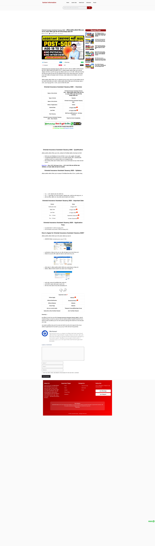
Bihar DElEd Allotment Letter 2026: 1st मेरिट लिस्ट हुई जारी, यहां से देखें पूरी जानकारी (100, 65)
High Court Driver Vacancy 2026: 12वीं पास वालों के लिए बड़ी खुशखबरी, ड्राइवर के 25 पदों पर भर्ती (100, 47)
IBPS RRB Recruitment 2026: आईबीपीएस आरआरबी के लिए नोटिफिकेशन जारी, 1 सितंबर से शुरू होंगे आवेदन (100, 35)
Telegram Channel (69, 128)
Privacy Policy (67, 392)
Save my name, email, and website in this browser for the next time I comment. (61, 372)
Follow (60, 65)
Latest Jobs (74, 2)
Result (94, 2)
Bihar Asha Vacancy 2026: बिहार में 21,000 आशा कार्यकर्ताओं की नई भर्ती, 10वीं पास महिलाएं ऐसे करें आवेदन (100, 53)
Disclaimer (66, 394)
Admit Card (81, 2)
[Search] (89, 7)
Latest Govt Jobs (84, 385)
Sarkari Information (49, 2)
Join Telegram (103, 394)
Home (67, 2)
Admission (88, 2)
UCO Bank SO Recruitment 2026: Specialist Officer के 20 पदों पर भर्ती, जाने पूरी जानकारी (100, 40)
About (65, 387)
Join (60, 62)
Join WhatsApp (103, 391)
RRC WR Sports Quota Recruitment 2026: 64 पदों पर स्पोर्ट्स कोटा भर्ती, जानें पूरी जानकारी (100, 59)
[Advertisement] (77, 19)
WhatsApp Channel (58, 128)
